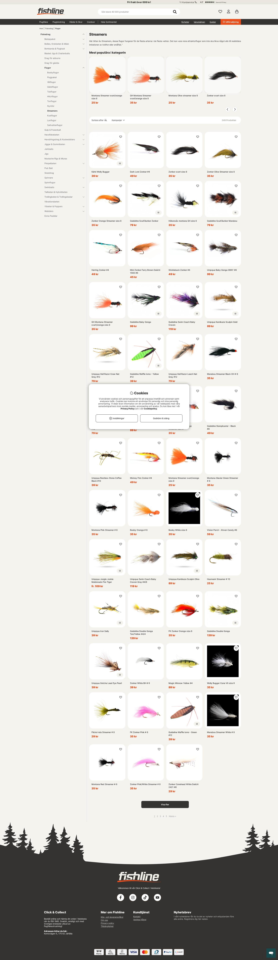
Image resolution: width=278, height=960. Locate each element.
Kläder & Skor (76, 22)
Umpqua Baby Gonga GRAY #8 (222, 270)
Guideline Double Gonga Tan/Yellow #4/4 (141, 632)
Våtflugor (51, 82)
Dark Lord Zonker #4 (140, 172)
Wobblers (48, 211)
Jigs (46, 154)
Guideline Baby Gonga (140, 322)
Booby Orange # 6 (139, 530)
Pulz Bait (48, 168)
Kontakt (136, 916)
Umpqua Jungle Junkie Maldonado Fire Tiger (102, 580)
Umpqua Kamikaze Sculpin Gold (222, 322)
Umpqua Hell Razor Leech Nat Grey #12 (183, 375)
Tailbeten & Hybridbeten (55, 192)
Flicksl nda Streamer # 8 (103, 732)
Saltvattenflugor (54, 125)
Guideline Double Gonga (218, 631)
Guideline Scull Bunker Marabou (222, 221)
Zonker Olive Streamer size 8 (221, 172)
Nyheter (185, 22)
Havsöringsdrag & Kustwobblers (59, 139)
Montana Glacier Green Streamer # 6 (222, 479)
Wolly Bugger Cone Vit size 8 (221, 683)
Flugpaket (52, 77)
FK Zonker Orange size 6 (180, 631)
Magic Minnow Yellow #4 (181, 683)
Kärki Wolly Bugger (100, 172)
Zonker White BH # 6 (140, 683)
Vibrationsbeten (51, 201)
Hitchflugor (52, 96)
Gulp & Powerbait (52, 130)
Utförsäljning (232, 22)
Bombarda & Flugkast (54, 48)
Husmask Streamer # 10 (218, 579)
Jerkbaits (48, 149)
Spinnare (48, 177)
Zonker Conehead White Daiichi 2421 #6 (183, 785)
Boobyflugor (53, 72)
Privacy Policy (128, 408)
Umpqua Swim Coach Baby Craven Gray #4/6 (143, 580)
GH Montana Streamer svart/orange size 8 (140, 97)
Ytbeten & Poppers (53, 206)
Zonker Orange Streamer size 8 (106, 221)
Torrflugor (51, 101)
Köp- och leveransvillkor (112, 917)
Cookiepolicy (150, 408)
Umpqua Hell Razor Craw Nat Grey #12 (105, 375)
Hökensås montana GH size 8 (183, 221)
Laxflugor (51, 120)
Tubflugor (51, 91)
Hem (41, 28)
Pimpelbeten (50, 163)
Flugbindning (59, 22)
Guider (213, 22)
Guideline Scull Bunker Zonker (144, 221)
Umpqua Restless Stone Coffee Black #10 (106, 479)
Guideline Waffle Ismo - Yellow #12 (144, 375)
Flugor (58, 28)
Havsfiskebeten (51, 134)
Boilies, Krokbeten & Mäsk (56, 44)
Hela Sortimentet (109, 22)
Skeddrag (49, 173)
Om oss (104, 920)
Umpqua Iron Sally (100, 631)
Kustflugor (52, 115)
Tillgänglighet (107, 926)
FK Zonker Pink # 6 (139, 732)
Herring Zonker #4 (100, 270)
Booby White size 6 (178, 530)
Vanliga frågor (139, 919)
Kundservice (188, 2)
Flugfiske (43, 22)
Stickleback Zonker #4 (179, 270)
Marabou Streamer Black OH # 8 (222, 374)
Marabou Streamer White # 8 (221, 732)
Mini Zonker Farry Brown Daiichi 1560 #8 (145, 271)
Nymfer (50, 106)
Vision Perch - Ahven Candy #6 (222, 530)
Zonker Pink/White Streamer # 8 (145, 784)
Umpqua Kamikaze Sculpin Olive (184, 579)
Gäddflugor (52, 87)
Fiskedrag (49, 28)
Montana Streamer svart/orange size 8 (107, 97)
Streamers (52, 111)
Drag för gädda (51, 63)
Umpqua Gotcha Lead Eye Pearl (107, 683)
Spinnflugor (49, 182)
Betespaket (49, 39)
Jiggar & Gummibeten (54, 144)
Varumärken (199, 22)
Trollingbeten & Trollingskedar (58, 197)
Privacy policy (107, 923)
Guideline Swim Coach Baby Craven (182, 323)
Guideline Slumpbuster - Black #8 (221, 427)
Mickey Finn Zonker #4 (141, 478)
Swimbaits (49, 187)
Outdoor (91, 22)
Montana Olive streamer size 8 (183, 95)
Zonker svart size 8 (216, 95)
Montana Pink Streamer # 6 (105, 530)
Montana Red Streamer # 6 (104, 784)
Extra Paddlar (50, 216)
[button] (219, 2)
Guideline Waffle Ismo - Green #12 (183, 733)
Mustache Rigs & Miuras (55, 158)
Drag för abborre (52, 58)
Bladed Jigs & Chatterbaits (57, 53)
